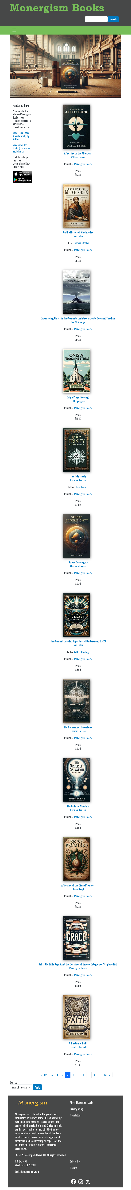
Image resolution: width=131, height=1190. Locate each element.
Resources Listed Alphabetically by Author (21, 136)
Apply (37, 1087)
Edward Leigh (78, 889)
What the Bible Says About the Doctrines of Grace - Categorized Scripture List (78, 964)
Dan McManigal (78, 322)
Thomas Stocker (81, 243)
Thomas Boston (78, 731)
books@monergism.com (27, 1172)
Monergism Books (57, 8)
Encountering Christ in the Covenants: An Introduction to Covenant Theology (78, 318)
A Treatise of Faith (78, 1043)
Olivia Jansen (81, 487)
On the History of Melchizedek (78, 232)
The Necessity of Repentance (78, 727)
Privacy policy (76, 1109)
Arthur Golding (81, 652)
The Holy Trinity (78, 476)
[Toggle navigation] (14, 30)
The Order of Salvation (78, 806)
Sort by (13, 1082)
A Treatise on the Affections (78, 153)
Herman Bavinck (78, 480)
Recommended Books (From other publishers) (22, 148)
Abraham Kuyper (78, 566)
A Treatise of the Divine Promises (78, 885)
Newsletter (75, 1115)
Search (113, 19)
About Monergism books (81, 1102)
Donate (73, 1168)
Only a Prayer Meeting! (78, 397)
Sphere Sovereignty (78, 562)
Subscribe (75, 1161)
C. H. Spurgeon (78, 401)
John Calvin (78, 236)
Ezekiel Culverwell (78, 1047)
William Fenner (78, 157)
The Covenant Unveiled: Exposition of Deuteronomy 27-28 (78, 641)
